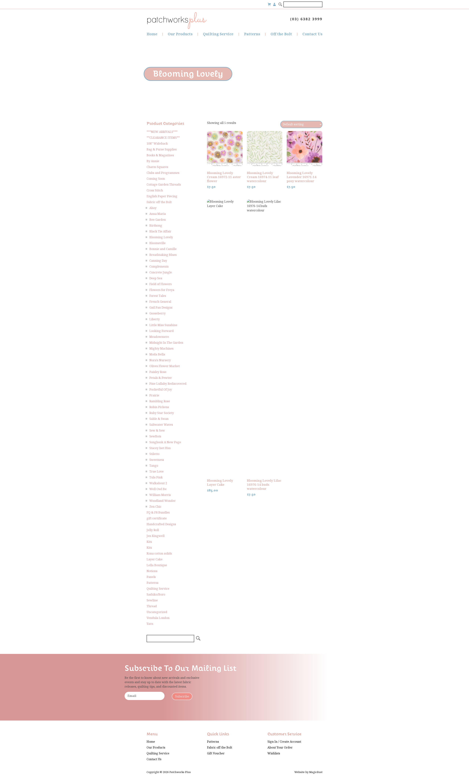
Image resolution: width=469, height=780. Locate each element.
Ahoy (152, 208)
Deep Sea (155, 278)
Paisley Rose (157, 372)
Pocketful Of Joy (160, 389)
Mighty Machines (161, 348)
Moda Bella (157, 354)
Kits (149, 541)
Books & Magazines (160, 155)
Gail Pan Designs (160, 307)
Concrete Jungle (160, 272)
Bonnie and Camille (163, 249)
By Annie (153, 161)
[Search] (280, 4)
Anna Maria (157, 213)
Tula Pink (156, 477)
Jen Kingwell (156, 535)
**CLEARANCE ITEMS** (163, 137)
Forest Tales (157, 295)
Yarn (150, 623)
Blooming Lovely (161, 237)
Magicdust (315, 772)
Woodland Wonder (162, 500)
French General (160, 301)
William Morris (160, 494)
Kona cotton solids (159, 553)
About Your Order (280, 747)
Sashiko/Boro (156, 594)
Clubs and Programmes (163, 172)
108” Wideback (157, 143)
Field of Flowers (160, 284)
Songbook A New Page (165, 442)
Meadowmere (159, 336)
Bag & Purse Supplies (162, 149)
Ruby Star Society (161, 412)
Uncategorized (157, 612)
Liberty (154, 319)
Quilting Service (218, 34)
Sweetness (156, 459)
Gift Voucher (216, 753)
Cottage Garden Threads (164, 184)
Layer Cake (155, 559)
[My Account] (274, 4)
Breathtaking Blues (163, 254)
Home (152, 34)
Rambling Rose (159, 401)
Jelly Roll (153, 530)
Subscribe (182, 696)
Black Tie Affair (160, 231)
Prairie (154, 395)
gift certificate (157, 518)
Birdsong (155, 225)
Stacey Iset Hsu (160, 448)
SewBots (155, 436)
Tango (153, 465)
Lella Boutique (157, 565)
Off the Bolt (281, 34)
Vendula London (158, 617)
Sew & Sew (157, 430)
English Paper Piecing (162, 196)
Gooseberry (157, 313)
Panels (151, 576)
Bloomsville (157, 243)
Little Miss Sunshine (163, 325)
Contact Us (312, 34)
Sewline (152, 600)
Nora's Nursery (160, 360)
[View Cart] (269, 4)
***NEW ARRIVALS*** (162, 131)
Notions (152, 571)
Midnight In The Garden (166, 342)
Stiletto (154, 453)
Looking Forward (161, 331)
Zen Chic (155, 506)
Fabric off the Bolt (159, 202)
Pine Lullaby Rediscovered (168, 383)
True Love (156, 471)
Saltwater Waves (161, 424)
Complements (159, 266)
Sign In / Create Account (284, 741)
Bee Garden (157, 219)
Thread (152, 606)
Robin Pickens (159, 407)
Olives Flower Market (164, 366)
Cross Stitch (155, 190)
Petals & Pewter (160, 377)
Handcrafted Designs (161, 524)
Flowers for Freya (161, 290)
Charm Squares (157, 167)
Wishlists (273, 753)
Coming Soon (156, 178)
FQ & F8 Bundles (158, 512)
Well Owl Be (158, 489)
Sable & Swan (159, 418)
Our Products (180, 34)
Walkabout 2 (158, 483)
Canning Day (158, 260)
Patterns (252, 34)
